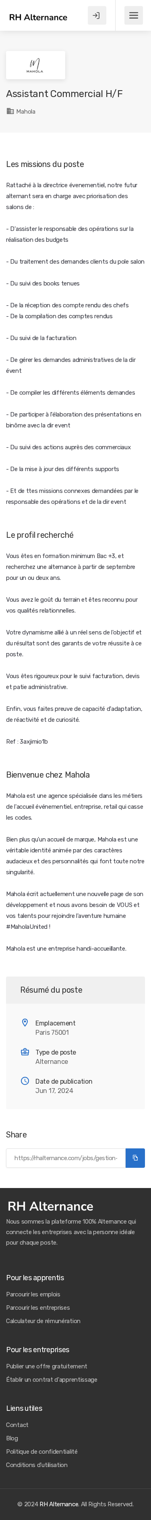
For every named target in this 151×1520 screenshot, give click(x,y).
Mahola (25, 111)
